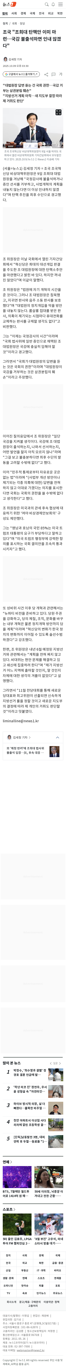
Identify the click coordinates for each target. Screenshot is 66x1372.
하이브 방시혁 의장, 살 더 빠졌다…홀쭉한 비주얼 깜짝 (29, 1108)
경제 (41, 1255)
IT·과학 (41, 1270)
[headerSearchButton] (47, 4)
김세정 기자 (15, 59)
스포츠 (8, 1209)
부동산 (24, 1270)
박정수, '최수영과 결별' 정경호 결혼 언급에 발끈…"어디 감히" (30, 1075)
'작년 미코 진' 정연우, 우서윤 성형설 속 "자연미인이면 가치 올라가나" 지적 (30, 1091)
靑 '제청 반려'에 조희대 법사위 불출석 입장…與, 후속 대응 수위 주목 (25, 750)
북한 (41, 1263)
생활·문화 (8, 1278)
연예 (6, 1161)
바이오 (57, 1270)
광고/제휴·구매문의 (30, 1302)
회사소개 (11, 1302)
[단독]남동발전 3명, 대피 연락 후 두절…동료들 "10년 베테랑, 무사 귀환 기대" (30, 1141)
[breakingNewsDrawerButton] (53, 4)
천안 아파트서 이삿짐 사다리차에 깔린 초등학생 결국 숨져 (30, 1125)
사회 (24, 1255)
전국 (8, 1263)
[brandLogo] (9, 4)
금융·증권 (57, 1263)
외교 (24, 1263)
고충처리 (33, 1306)
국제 (57, 1255)
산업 (8, 1270)
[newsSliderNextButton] (60, 1063)
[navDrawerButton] (60, 4)
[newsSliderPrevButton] (50, 1063)
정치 (5, 23)
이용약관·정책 (51, 1302)
